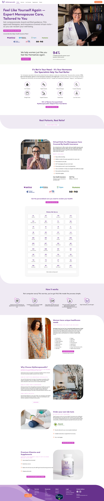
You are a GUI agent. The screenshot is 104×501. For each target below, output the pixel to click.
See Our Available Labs (68, 486)
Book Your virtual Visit (52, 245)
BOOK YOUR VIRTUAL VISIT (52, 109)
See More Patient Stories (52, 168)
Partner (40, 2)
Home (18, 2)
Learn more (35, 445)
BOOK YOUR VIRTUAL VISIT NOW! (12, 32)
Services (22, 2)
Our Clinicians (28, 2)
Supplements (35, 2)
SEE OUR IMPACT (26, 61)
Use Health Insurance (59, 220)
